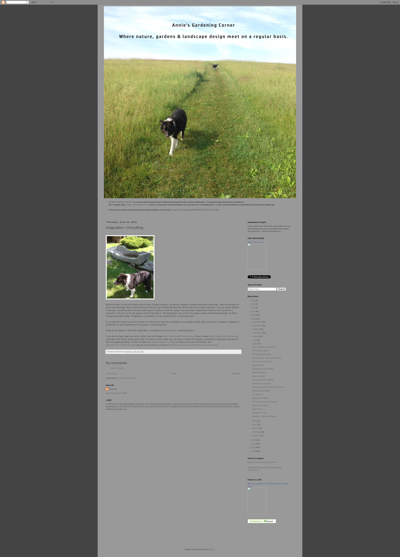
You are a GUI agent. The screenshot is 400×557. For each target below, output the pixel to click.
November (257, 325)
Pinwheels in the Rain (261, 384)
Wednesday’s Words (261, 391)
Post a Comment (117, 368)
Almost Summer (259, 372)
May (255, 421)
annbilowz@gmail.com (160, 342)
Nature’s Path (258, 365)
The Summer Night (260, 351)
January (256, 435)
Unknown (113, 389)
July (255, 340)
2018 (252, 300)
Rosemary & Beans (260, 405)
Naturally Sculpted (260, 398)
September (257, 333)
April (255, 425)
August (256, 336)
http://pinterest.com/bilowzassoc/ (121, 345)
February (257, 432)
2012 (252, 440)
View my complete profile (116, 393)
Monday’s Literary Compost (264, 416)
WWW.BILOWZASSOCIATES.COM (204, 210)
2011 (252, 444)
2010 (252, 447)
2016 (252, 308)
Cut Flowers (257, 394)
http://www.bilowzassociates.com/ (262, 462)
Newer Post (111, 374)
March (255, 428)
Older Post (235, 374)
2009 (252, 451)
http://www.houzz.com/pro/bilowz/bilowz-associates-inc (193, 345)
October (256, 329)
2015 (252, 311)
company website (179, 210)
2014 (252, 315)
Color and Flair (258, 376)
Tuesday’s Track (259, 413)
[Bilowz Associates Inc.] (257, 269)
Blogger (211, 549)
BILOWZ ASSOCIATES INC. (120, 202)
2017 (252, 304)
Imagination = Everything (262, 369)
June (255, 344)
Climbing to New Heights (262, 380)
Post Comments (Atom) (127, 378)
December (257, 322)
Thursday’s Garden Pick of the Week (267, 387)
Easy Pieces (257, 409)
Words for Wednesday (261, 354)
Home (174, 374)
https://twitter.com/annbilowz (222, 336)
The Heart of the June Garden (265, 402)
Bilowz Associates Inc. (256, 242)
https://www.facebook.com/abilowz (178, 336)
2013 (252, 319)
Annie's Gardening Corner (137, 205)
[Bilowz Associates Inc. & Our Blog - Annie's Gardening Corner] (257, 513)
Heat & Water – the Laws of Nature (267, 358)
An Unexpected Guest (261, 362)
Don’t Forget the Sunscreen (264, 347)
